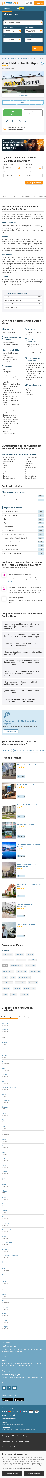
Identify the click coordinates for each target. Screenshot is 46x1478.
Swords (5, 994)
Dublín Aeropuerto (16, 965)
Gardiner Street (35, 971)
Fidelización (7, 1360)
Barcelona (5, 1062)
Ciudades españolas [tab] (8, 1017)
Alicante (4, 1036)
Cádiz (4, 1081)
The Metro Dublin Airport (26, 924)
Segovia (4, 1262)
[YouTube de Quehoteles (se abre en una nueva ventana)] (14, 1388)
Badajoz (4, 1055)
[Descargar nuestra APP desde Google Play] (7, 1399)
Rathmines (6, 988)
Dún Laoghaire (21, 971)
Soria (3, 1275)
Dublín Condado (8, 971)
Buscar (37, 48)
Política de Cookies (7, 1441)
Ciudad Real (6, 1100)
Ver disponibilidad (34, 183)
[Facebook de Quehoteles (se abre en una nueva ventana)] (4, 1388)
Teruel (4, 1288)
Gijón (3, 1120)
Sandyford (17, 988)
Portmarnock (33, 983)
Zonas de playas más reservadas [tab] (31, 1017)
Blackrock (30, 954)
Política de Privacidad (22, 1441)
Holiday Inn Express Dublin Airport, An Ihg (27, 865)
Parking (7, 750)
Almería (4, 1042)
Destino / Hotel (7, 19)
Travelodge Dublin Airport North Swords (29, 845)
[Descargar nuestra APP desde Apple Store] (19, 1399)
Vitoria (4, 1314)
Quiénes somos (9, 1346)
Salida (29, 27)
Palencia (5, 1217)
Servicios (14, 196)
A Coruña (5, 1023)
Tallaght (13, 994)
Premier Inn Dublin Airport (27, 805)
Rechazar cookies (12, 1473)
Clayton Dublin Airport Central (28, 765)
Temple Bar (24, 994)
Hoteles (4, 58)
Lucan (13, 977)
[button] (39, 3)
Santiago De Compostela (10, 1255)
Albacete (5, 1029)
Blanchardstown (8, 960)
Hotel (5, 196)
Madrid (4, 1184)
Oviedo (4, 1210)
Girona (4, 1126)
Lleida (4, 1165)
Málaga (4, 1191)
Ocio (17, 9)
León (3, 1159)
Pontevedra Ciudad (8, 1230)
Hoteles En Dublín (26, 58)
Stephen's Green (29, 988)
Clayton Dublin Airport (25, 825)
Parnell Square (7, 983)
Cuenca (4, 1113)
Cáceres (5, 1075)
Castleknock (21, 960)
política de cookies (25, 1468)
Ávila (3, 1049)
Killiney (5, 977)
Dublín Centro (30, 965)
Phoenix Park (20, 983)
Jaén (3, 1152)
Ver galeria (24, 95)
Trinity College (7, 954)
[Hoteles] (9, 3)
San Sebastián (7, 1243)
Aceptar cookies (34, 1473)
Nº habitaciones (8, 36)
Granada (5, 1133)
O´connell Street (24, 977)
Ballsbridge (19, 954)
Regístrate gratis (13, 582)
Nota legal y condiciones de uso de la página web (17, 1436)
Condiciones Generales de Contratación (14, 1447)
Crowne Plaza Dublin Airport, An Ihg (29, 885)
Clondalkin (32, 960)
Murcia (4, 1197)
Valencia (5, 1301)
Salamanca (6, 1236)
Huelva (4, 1139)
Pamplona (5, 1223)
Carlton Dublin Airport (25, 785)
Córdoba (5, 1107)
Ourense (5, 1204)
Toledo (4, 1294)
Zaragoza (5, 1327)
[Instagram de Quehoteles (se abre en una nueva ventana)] (9, 1388)
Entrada (8, 27)
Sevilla (4, 1268)
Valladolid (5, 1307)
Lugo (3, 1178)
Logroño (5, 1171)
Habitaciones (25, 196)
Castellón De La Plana (9, 1087)
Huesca (4, 1146)
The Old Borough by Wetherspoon (25, 905)
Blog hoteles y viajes (11, 1374)
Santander (5, 1249)
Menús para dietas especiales (27, 750)
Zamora (4, 1320)
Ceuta (4, 1094)
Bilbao (4, 1068)
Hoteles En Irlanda (13, 58)
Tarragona (5, 1281)
